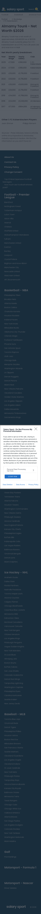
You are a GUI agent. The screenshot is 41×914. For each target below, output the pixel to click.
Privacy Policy (33, 484)
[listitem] (20, 470)
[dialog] (20, 457)
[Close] (36, 429)
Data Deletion (8, 484)
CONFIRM (12, 476)
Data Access (20, 484)
